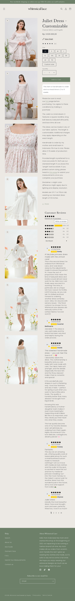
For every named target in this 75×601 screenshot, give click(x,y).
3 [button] (56, 513)
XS (45, 51)
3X (66, 56)
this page (53, 172)
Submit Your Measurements (15, 560)
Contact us (9, 564)
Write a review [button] (61, 221)
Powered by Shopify (25, 595)
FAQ (47, 101)
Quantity (45, 69)
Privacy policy (37, 595)
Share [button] (47, 204)
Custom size (49, 64)
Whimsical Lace (14, 595)
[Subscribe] (53, 581)
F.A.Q (6, 556)
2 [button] (53, 513)
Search (7, 538)
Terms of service (47, 595)
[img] (56, 247)
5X (52, 60)
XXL (52, 56)
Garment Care (10, 551)
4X (45, 60)
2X (59, 56)
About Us (8, 542)
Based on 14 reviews (53, 218)
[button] (4, 9)
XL (45, 56)
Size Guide (9, 547)
